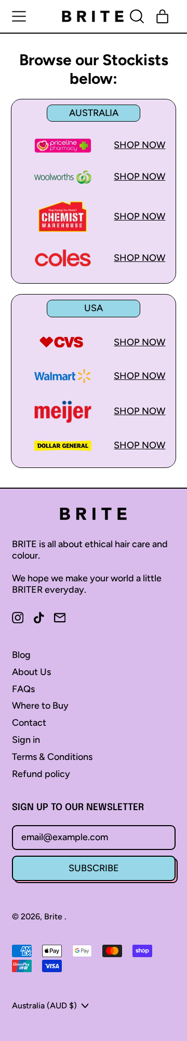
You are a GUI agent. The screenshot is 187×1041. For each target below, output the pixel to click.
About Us (31, 672)
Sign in (26, 739)
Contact (29, 722)
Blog (21, 655)
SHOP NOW (139, 145)
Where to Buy (40, 705)
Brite (54, 916)
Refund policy (41, 774)
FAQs (23, 689)
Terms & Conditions (52, 757)
